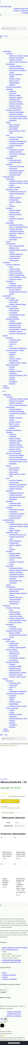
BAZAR (5, 335)
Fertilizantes (13, 168)
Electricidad (10, 223)
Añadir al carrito (10, 801)
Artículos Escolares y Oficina (15, 350)
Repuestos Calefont (15, 323)
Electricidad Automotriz (16, 149)
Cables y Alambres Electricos (18, 227)
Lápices (11, 356)
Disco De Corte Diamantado (18, 116)
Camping (12, 379)
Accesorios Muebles (15, 101)
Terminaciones (10, 243)
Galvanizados (13, 317)
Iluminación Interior (15, 160)
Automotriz (9, 147)
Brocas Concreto (14, 124)
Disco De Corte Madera (16, 112)
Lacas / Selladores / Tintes (17, 277)
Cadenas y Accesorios (16, 104)
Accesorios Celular (15, 340)
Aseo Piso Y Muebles (16, 137)
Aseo (7, 135)
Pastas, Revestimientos (16, 246)
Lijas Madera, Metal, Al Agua (18, 118)
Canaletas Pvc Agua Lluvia (17, 191)
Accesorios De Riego (15, 172)
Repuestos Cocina (15, 325)
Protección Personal (15, 108)
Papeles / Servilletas (15, 145)
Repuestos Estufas (15, 327)
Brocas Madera (14, 126)
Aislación (12, 206)
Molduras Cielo (14, 248)
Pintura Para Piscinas (16, 273)
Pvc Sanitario (13, 312)
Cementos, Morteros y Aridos (18, 181)
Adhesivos (9, 53)
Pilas (10, 346)
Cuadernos (12, 352)
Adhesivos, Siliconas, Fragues (18, 55)
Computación (13, 342)
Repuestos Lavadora (15, 331)
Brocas (8, 122)
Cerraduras (12, 93)
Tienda (5, 386)
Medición (12, 85)
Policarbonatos (14, 200)
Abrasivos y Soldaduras (13, 110)
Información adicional (8, 812)
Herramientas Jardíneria (16, 170)
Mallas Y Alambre (14, 187)
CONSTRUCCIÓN (8, 177)
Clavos (11, 220)
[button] (14, 391)
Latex (11, 266)
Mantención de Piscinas (16, 166)
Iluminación (9, 158)
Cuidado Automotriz (15, 152)
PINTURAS (6, 262)
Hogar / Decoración (12, 365)
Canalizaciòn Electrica (16, 225)
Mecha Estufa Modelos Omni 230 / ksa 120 (20, 854)
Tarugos (11, 216)
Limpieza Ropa (14, 139)
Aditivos (11, 185)
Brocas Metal (13, 129)
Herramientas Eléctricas (16, 68)
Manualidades (13, 361)
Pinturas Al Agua (14, 269)
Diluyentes (12, 283)
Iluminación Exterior (15, 162)
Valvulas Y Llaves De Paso (17, 333)
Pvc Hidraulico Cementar (17, 315)
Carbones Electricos (15, 66)
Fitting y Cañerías (11, 306)
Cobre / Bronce (14, 308)
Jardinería (9, 164)
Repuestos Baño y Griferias (17, 329)
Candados (12, 91)
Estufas (4, 779)
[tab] (14, 812)
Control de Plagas (14, 175)
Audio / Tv (12, 344)
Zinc (10, 204)
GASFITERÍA (7, 296)
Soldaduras (12, 120)
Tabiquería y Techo (12, 189)
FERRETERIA (7, 51)
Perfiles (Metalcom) (15, 198)
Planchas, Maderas (15, 202)
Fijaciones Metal (14, 212)
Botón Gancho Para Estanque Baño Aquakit (7, 854)
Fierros (8, 241)
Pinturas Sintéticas (15, 271)
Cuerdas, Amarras (15, 106)
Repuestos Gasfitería (12, 319)
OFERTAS (6, 388)
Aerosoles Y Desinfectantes (18, 141)
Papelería (12, 354)
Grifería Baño (13, 302)
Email (2, 990)
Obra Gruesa (10, 179)
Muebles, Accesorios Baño (17, 304)
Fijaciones (9, 208)
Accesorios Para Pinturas (14, 287)
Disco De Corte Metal (16, 114)
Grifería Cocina (14, 300)
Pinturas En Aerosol (15, 279)
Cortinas (12, 367)
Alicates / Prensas (15, 78)
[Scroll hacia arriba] (1, 1019)
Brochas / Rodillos (15, 289)
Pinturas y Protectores (13, 264)
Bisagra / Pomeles (15, 95)
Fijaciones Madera (15, 210)
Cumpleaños (13, 381)
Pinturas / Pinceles (15, 358)
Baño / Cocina (10, 298)
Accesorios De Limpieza (16, 143)
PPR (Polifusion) (14, 310)
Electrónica (9, 338)
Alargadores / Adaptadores (17, 348)
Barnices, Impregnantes (16, 275)
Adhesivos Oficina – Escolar (18, 363)
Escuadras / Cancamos (16, 218)
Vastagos (12, 321)
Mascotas (12, 383)
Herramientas (10, 64)
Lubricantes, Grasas (15, 285)
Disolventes (9, 281)
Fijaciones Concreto (15, 214)
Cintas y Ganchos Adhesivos (18, 62)
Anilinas (11, 369)
